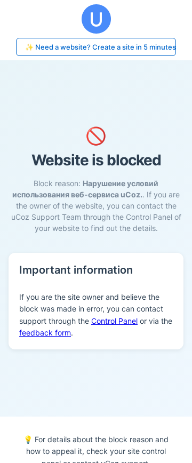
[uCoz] (96, 19)
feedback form (45, 332)
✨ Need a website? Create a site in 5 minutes (100, 47)
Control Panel (114, 320)
